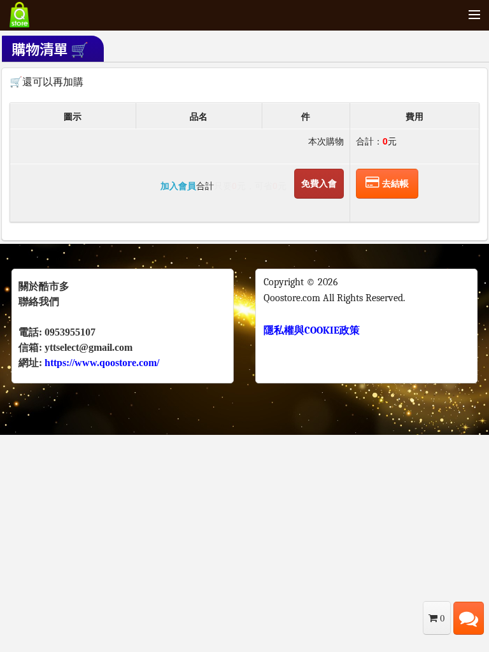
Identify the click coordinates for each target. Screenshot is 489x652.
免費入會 (319, 183)
